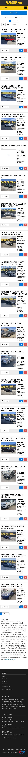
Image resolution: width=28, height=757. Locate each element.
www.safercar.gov (10, 659)
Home (3, 676)
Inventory (4, 678)
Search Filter (14, 13)
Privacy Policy (6, 686)
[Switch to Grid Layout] (3, 24)
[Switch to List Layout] (8, 24)
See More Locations (9, 738)
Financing (4, 681)
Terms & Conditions (7, 689)
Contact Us (5, 684)
